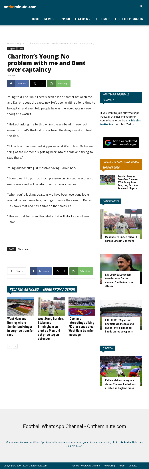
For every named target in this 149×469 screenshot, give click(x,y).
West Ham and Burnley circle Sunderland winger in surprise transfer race (20, 326)
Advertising (109, 465)
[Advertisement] (74, 33)
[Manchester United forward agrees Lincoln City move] (121, 224)
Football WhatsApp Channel (86, 465)
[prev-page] (9, 346)
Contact (133, 465)
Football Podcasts (129, 19)
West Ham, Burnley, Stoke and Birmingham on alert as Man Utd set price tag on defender (51, 328)
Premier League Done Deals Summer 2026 (120, 164)
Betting (101, 19)
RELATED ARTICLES (24, 289)
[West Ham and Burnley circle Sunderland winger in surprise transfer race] (20, 306)
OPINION (107, 348)
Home (35, 19)
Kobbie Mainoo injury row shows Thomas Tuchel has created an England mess (120, 384)
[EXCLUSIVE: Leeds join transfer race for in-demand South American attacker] (121, 269)
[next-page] (15, 346)
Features (81, 19)
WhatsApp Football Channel (115, 97)
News (47, 19)
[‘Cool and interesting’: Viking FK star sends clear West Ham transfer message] (82, 306)
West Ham (23, 249)
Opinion (65, 19)
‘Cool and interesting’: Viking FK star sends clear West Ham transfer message (82, 326)
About (122, 465)
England (21, 43)
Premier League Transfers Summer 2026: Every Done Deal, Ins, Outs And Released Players (128, 182)
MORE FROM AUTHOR (59, 289)
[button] (141, 6)
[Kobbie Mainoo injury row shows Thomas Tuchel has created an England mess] (121, 371)
